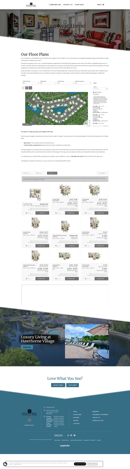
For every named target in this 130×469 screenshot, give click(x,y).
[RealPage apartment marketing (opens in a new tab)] (65, 446)
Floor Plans (77, 414)
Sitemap (99, 440)
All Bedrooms (26, 173)
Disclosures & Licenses (76, 440)
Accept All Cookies (80, 464)
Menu (99, 4)
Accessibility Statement (100, 414)
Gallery (75, 420)
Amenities (27, 347)
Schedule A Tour (97, 420)
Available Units (71, 212)
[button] (29, 420)
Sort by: (101, 173)
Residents (95, 411)
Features (76, 417)
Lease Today (58, 385)
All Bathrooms (39, 173)
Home (75, 411)
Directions (49, 413)
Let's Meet (72, 385)
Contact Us (42, 212)
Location (76, 423)
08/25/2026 (51, 173)
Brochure (29, 212)
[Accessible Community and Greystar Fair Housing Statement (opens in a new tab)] (68, 435)
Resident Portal (30, 425)
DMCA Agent (57, 440)
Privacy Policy (65, 440)
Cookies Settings (92, 464)
